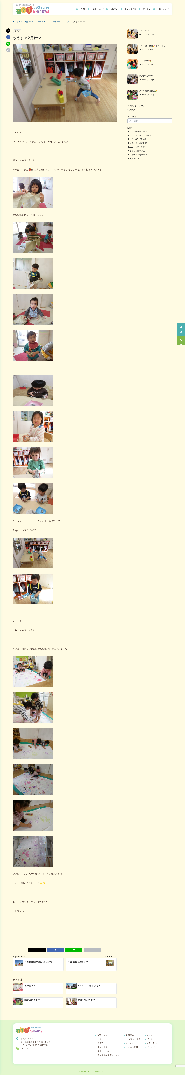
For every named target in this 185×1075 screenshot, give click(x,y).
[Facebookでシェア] (8, 37)
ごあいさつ (103, 1039)
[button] (8, 50)
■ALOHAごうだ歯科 (137, 147)
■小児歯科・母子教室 (137, 154)
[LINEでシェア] (8, 44)
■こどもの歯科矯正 (136, 151)
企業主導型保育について (109, 1055)
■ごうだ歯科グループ (137, 131)
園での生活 (103, 1047)
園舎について (104, 1051)
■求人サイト (133, 158)
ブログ (17, 31)
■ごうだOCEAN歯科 (137, 139)
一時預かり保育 (133, 1039)
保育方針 (102, 1043)
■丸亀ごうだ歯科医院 (137, 143)
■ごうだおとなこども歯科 (139, 135)
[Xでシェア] (8, 30)
